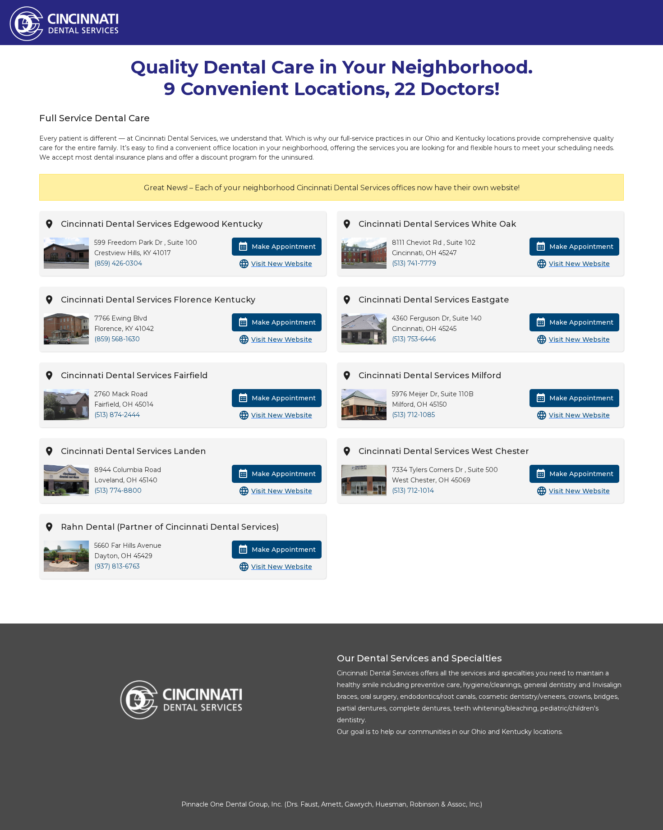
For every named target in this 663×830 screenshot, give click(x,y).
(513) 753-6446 (414, 339)
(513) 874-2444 (117, 415)
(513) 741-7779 (414, 263)
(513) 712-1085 (413, 415)
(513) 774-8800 (118, 490)
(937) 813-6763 (117, 566)
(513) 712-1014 (413, 490)
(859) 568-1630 (117, 339)
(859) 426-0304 (118, 263)
